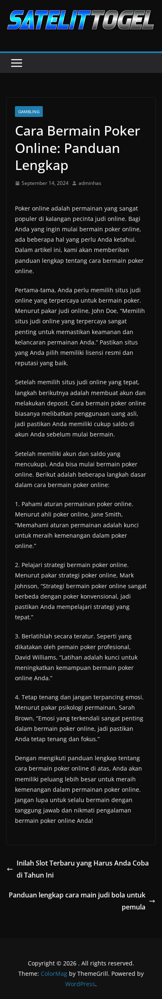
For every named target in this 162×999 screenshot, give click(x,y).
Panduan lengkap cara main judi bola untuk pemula (77, 901)
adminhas (90, 183)
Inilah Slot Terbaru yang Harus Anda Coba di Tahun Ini (83, 869)
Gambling (28, 111)
